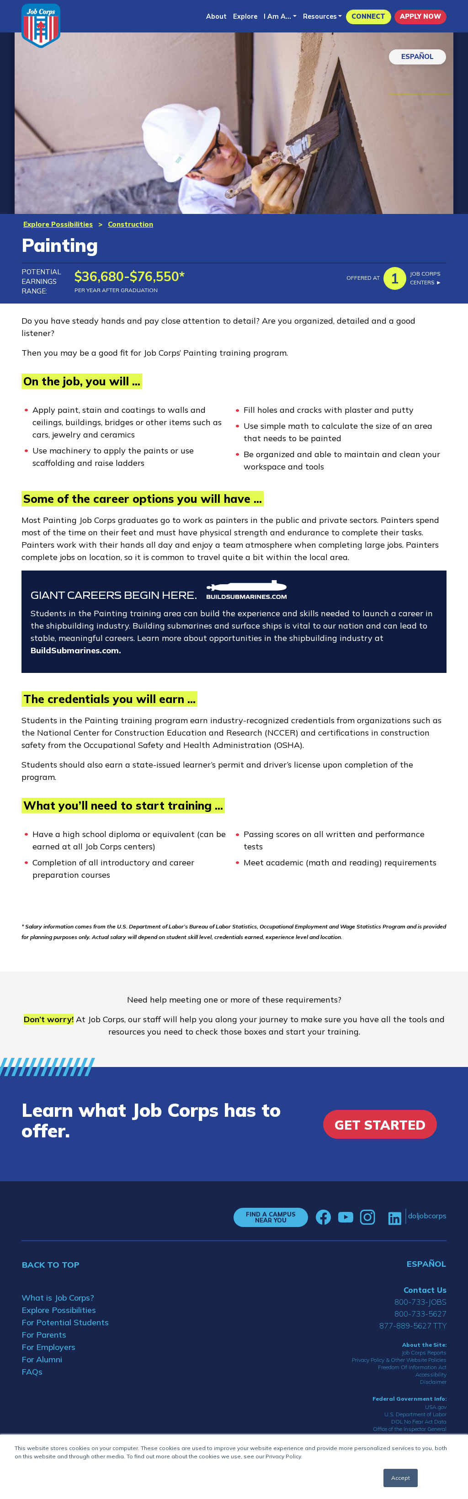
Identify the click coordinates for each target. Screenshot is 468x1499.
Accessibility (431, 1374)
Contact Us (425, 1290)
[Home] (40, 26)
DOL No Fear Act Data (419, 1421)
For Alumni (41, 1359)
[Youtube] (345, 1217)
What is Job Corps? (57, 1297)
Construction (130, 224)
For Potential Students (65, 1322)
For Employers (48, 1347)
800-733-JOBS (420, 1302)
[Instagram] (367, 1217)
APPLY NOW (420, 16)
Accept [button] (400, 1477)
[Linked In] (395, 1217)
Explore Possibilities (58, 224)
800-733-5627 (420, 1313)
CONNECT (368, 16)
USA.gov (436, 1406)
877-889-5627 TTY (413, 1325)
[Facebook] (324, 1217)
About (216, 16)
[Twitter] (381, 1217)
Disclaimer (433, 1381)
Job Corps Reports (424, 1352)
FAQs (32, 1371)
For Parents (43, 1334)
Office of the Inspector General (410, 1428)
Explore (245, 16)
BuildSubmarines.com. (76, 650)
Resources (320, 16)
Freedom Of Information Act (412, 1367)
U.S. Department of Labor (415, 1414)
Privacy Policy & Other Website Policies (399, 1359)
